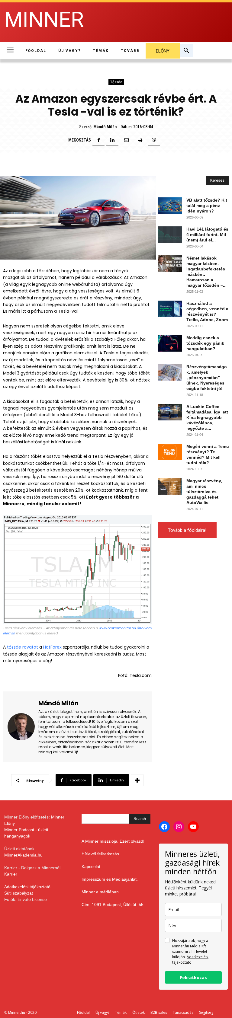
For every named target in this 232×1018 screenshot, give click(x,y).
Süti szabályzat (18, 893)
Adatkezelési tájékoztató (27, 886)
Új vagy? (102, 1012)
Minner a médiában (100, 891)
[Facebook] (98, 140)
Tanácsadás (183, 1012)
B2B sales (158, 1012)
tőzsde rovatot (22, 647)
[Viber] (154, 140)
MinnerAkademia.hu (23, 855)
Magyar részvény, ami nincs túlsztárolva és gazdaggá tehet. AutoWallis (204, 491)
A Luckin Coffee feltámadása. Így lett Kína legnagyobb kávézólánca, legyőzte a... (207, 417)
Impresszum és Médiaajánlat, (110, 879)
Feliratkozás (193, 977)
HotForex (52, 647)
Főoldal (83, 1012)
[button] (186, 50)
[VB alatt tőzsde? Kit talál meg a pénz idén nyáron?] (170, 205)
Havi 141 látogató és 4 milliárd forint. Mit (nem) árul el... (207, 234)
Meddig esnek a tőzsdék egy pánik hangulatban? (205, 343)
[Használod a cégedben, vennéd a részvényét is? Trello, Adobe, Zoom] (170, 309)
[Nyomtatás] (140, 140)
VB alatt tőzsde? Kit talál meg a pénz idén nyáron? (206, 205)
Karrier (10, 874)
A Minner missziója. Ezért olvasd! (113, 841)
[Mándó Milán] (21, 726)
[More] (137, 780)
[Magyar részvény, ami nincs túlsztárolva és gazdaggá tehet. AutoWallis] (170, 486)
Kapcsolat (91, 866)
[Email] (126, 140)
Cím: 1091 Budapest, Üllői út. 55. (113, 904)
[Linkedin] (112, 140)
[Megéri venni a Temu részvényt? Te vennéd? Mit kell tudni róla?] (170, 452)
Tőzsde (116, 82)
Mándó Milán (105, 126)
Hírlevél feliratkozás (100, 853)
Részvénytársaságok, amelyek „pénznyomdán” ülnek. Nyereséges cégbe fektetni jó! (206, 377)
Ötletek (138, 1012)
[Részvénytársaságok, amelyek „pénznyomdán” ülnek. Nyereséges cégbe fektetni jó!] (170, 372)
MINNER (44, 19)
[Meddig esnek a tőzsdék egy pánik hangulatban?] (170, 343)
